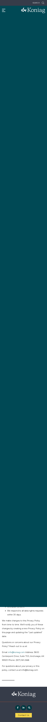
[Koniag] (33, 10)
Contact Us (23, 715)
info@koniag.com (16, 652)
